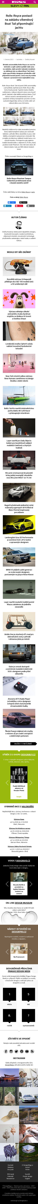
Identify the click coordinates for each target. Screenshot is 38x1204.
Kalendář (10, 1176)
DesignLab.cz (24, 1201)
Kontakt (10, 1165)
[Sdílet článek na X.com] (23, 202)
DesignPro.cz (19, 931)
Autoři (27, 1167)
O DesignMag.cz (27, 1165)
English (27, 1178)
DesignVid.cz (23, 860)
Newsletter (10, 1178)
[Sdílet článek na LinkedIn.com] (7, 206)
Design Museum (23, 903)
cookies (11, 1195)
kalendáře (28, 806)
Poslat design (27, 1176)
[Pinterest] (22, 1051)
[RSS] (32, 1051)
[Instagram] (11, 1051)
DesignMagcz (9, 1065)
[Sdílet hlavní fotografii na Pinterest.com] (19, 206)
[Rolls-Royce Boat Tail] (19, 43)
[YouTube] (27, 1051)
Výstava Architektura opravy (19, 828)
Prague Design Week (19, 971)
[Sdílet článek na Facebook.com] (12, 202)
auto (33, 192)
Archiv (27, 1169)
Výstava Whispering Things (19, 837)
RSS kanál (10, 1174)
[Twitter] (16, 1051)
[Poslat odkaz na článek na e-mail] (31, 206)
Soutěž (27, 1174)
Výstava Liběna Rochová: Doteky (20, 846)
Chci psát (10, 1169)
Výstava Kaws (19, 819)
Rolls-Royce (26, 192)
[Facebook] (6, 1051)
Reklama (10, 1167)
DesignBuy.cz (28, 754)
